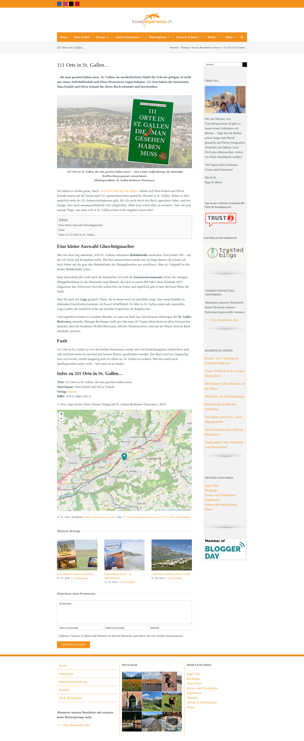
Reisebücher (99, 517)
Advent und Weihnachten (221, 504)
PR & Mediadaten (70, 698)
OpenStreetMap (175, 509)
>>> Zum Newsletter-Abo (221, 320)
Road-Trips (194, 683)
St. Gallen (169, 517)
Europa (100, 37)
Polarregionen (157, 37)
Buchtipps (211, 490)
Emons (72, 391)
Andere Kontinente (127, 37)
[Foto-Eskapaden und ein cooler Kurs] (77, 541)
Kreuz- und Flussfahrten (220, 495)
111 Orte (127, 517)
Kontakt (64, 690)
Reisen (149, 517)
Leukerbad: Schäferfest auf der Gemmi (171, 574)
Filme (208, 509)
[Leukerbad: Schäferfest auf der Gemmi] (172, 541)
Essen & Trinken (187, 37)
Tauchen (192, 697)
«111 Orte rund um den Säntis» (119, 191)
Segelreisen (212, 500)
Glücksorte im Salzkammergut (224, 396)
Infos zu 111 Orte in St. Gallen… (78, 234)
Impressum (66, 673)
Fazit (61, 229)
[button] (242, 37)
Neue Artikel (81, 37)
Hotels (211, 37)
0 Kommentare (183, 517)
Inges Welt (212, 485)
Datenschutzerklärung (73, 681)
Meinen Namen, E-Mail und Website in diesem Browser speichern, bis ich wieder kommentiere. (122, 635)
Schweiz (110, 517)
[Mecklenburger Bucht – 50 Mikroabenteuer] (124, 541)
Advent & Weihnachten (202, 702)
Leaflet (163, 509)
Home (63, 37)
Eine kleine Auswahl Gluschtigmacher (81, 225)
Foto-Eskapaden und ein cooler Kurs (75, 574)
